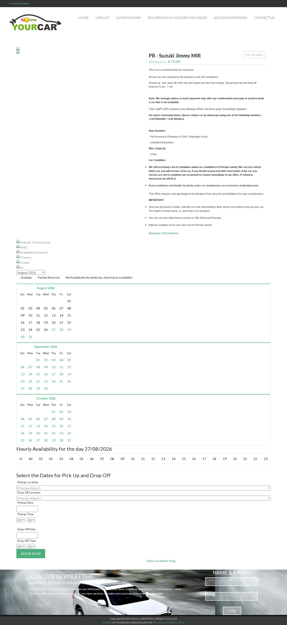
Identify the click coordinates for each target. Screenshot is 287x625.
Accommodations (230, 18)
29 (69, 329)
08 (38, 367)
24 (53, 381)
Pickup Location (27, 482)
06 (22, 367)
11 (61, 367)
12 (69, 367)
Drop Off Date (26, 529)
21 (30, 381)
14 (30, 374)
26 (69, 381)
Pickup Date (25, 502)
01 (38, 360)
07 (30, 367)
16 (46, 374)
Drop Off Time (26, 540)
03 (53, 360)
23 (46, 381)
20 (22, 381)
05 (69, 360)
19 (69, 374)
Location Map (128, 18)
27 (53, 329)
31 (30, 337)
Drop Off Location (28, 492)
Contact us (264, 18)
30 (22, 337)
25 (61, 381)
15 (38, 374)
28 (61, 329)
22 (38, 381)
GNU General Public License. (169, 622)
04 (61, 360)
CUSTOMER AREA (19, 3)
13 (22, 374)
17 (53, 374)
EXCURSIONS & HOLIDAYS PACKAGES (177, 18)
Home (83, 18)
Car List (102, 18)
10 (53, 367)
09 (46, 367)
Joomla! (106, 622)
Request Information (163, 233)
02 (46, 360)
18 (61, 374)
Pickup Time (25, 514)
